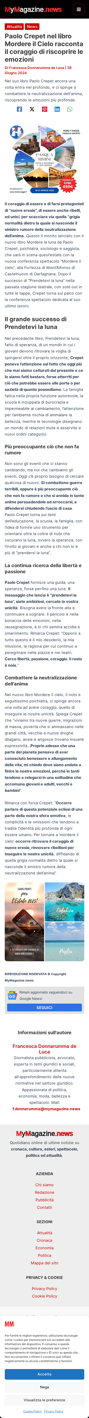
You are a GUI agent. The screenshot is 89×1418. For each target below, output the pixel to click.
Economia (45, 1248)
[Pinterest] (44, 109)
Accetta (44, 1374)
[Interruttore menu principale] (78, 9)
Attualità (14, 26)
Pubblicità (45, 1200)
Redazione (44, 1192)
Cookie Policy (32, 1411)
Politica (44, 1255)
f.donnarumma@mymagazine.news (46, 1108)
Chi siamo (44, 1184)
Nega (44, 1387)
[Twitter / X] (32, 109)
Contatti (44, 1207)
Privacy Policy (53, 1411)
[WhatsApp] (69, 109)
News (32, 26)
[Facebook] (19, 109)
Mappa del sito (44, 1263)
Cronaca (44, 1240)
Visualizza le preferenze (44, 1400)
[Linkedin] (57, 109)
